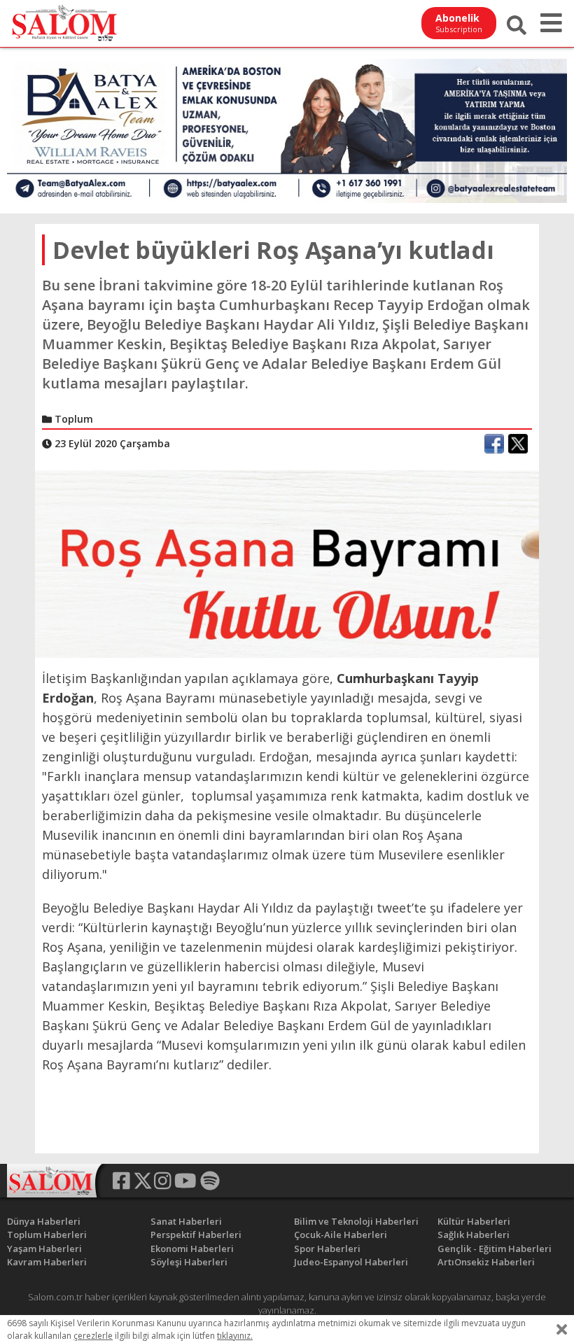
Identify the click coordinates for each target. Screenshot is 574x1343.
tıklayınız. (235, 1336)
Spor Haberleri (327, 1248)
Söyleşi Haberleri (188, 1262)
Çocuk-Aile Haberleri (340, 1234)
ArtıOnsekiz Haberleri (486, 1262)
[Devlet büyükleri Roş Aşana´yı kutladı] (287, 562)
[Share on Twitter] (518, 443)
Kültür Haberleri (474, 1221)
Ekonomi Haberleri (192, 1248)
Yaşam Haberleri (44, 1248)
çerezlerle (93, 1336)
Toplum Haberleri (47, 1234)
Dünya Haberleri (43, 1221)
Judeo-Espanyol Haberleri (351, 1262)
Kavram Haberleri (47, 1262)
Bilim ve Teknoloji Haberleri (356, 1221)
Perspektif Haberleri (195, 1234)
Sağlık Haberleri (474, 1234)
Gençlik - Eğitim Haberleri (495, 1248)
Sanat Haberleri (186, 1221)
